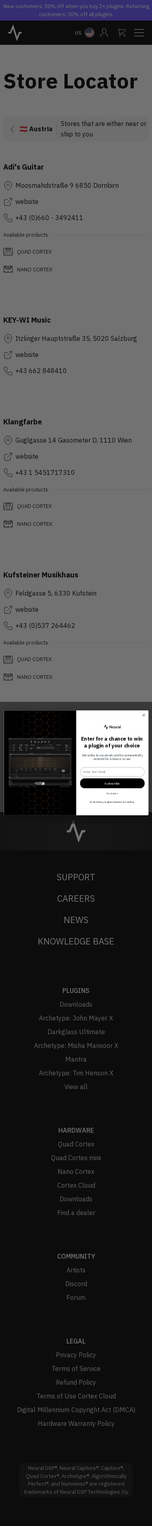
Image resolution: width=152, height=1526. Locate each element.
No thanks (112, 793)
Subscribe (112, 783)
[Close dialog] (143, 715)
